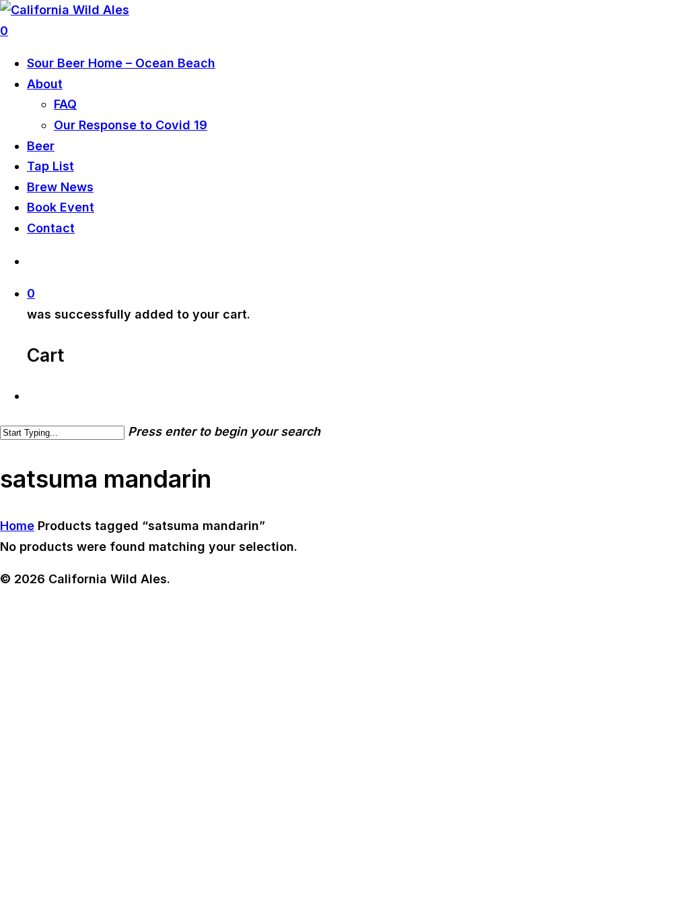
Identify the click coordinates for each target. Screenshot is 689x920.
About (45, 84)
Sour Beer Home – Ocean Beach (121, 63)
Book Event (60, 207)
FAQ (65, 104)
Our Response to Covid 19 (130, 125)
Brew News (60, 187)
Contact (51, 228)
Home (17, 526)
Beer (41, 146)
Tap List (50, 166)
